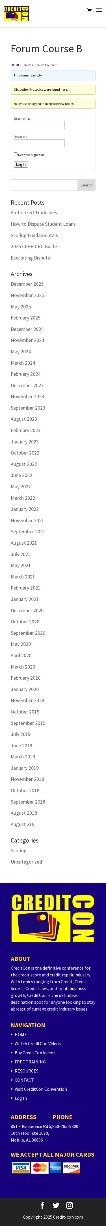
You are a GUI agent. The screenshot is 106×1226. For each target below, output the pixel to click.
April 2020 (21, 655)
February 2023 (25, 430)
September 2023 (28, 407)
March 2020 (23, 666)
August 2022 (24, 464)
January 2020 (25, 689)
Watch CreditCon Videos (38, 1043)
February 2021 (25, 587)
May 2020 (21, 644)
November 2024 (27, 340)
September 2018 (28, 801)
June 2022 (21, 475)
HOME (15, 65)
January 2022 (25, 509)
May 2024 (21, 351)
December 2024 (27, 329)
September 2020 (28, 633)
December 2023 (27, 385)
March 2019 (23, 756)
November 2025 (27, 295)
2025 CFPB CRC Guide (34, 246)
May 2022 (21, 486)
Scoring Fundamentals (34, 235)
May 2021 (21, 565)
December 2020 (27, 610)
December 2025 (27, 284)
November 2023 (27, 396)
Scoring (19, 850)
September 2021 (28, 531)
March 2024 (23, 363)
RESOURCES (26, 1071)
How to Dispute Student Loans (43, 224)
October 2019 (25, 711)
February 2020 (25, 678)
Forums (27, 65)
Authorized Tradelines (34, 212)
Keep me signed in (31, 155)
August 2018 (24, 813)
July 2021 (21, 554)
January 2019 (25, 768)
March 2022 (23, 498)
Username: (22, 118)
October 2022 (25, 452)
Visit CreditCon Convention (41, 1089)
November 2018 (27, 779)
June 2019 (21, 745)
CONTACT (24, 1080)
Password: (21, 136)
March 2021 (23, 576)
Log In (21, 164)
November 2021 (27, 520)
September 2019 (28, 723)
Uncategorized (26, 861)
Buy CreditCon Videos (35, 1052)
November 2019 (27, 700)
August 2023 (24, 419)
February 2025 (25, 317)
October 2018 (25, 790)
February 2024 (25, 374)
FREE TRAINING (30, 1062)
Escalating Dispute (30, 257)
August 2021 (24, 543)
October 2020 (25, 621)
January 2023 (25, 441)
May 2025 (21, 306)
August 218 (22, 824)
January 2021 (25, 599)
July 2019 (21, 734)
